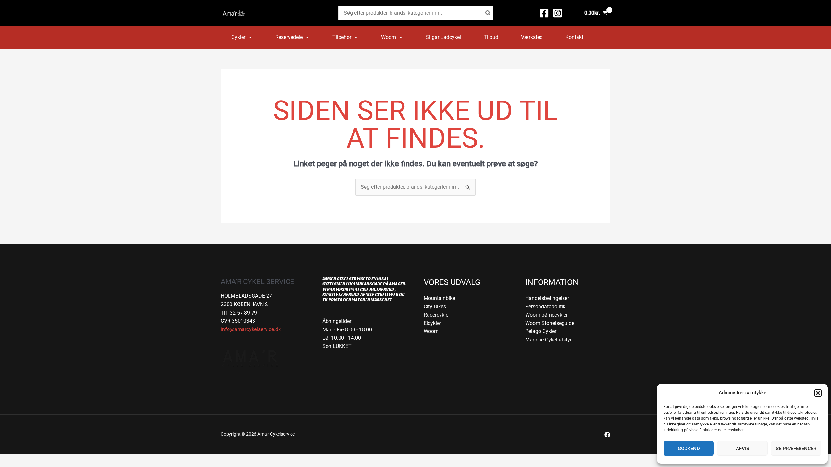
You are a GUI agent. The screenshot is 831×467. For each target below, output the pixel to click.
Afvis (742, 448)
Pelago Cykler (540, 331)
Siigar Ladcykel (443, 37)
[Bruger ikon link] (572, 13)
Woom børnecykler (546, 315)
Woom (388, 37)
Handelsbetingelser (547, 298)
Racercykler (437, 315)
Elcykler (432, 323)
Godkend (689, 448)
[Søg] (488, 13)
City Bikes (435, 307)
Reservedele (289, 37)
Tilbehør (341, 37)
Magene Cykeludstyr (548, 340)
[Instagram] (558, 13)
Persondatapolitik (545, 307)
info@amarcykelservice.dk (251, 329)
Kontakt (574, 37)
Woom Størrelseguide (549, 323)
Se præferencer (796, 448)
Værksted (532, 37)
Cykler (238, 37)
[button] (818, 393)
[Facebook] (544, 13)
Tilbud (491, 37)
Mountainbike (439, 298)
